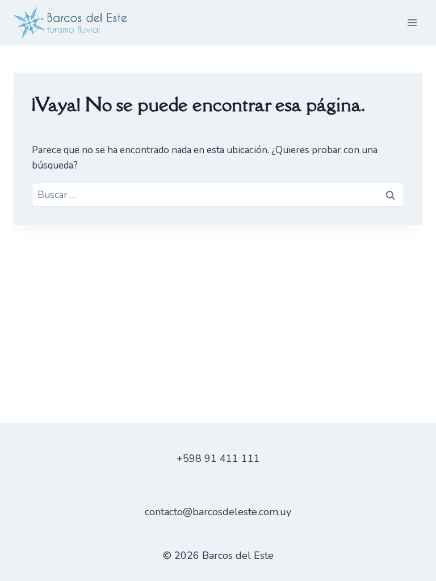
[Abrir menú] (411, 22)
